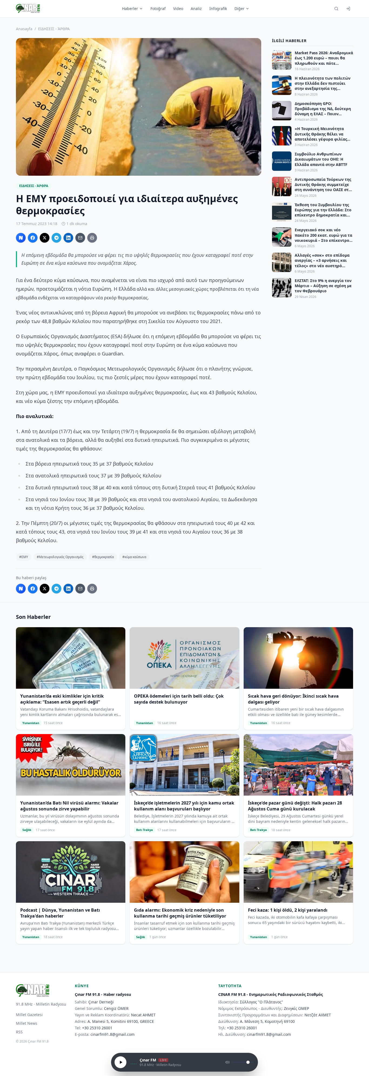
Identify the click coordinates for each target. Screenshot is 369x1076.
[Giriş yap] (348, 8)
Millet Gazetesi (29, 1014)
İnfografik (218, 8)
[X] (44, 238)
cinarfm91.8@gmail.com (112, 1034)
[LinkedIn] (68, 238)
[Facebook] (33, 238)
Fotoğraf (158, 8)
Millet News (26, 1023)
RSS (19, 1031)
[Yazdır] (92, 238)
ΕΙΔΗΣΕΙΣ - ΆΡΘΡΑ (54, 28)
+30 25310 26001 (97, 1027)
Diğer (239, 8)
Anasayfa (24, 28)
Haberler (130, 8)
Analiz (196, 8)
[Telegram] (56, 238)
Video (178, 8)
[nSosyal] (21, 238)
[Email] (80, 238)
